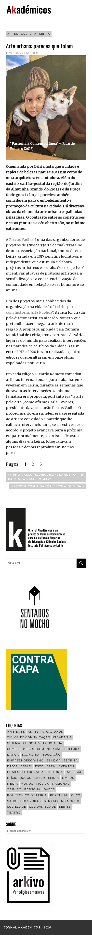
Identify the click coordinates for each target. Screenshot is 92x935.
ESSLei (26, 766)
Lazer (39, 778)
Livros (68, 778)
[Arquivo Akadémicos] (30, 906)
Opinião (14, 789)
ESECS (12, 766)
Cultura (28, 33)
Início (12, 778)
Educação (52, 754)
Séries (65, 806)
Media (12, 783)
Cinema (13, 743)
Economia (31, 754)
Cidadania (62, 737)
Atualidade (52, 731)
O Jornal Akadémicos (19, 830)
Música (42, 783)
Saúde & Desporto (24, 801)
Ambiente (16, 731)
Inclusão (74, 772)
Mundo (27, 783)
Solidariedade (42, 806)
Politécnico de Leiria (27, 795)
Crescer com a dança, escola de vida (46, 486)
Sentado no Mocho (61, 801)
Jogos (26, 778)
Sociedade (16, 806)
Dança (13, 754)
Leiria (44, 33)
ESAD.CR (54, 760)
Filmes (13, 772)
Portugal (59, 795)
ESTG (39, 766)
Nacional (60, 783)
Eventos (66, 766)
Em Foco (31, 53)
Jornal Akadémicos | (24, 927)
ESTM (51, 766)
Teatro (14, 812)
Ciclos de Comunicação (28, 737)
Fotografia (33, 772)
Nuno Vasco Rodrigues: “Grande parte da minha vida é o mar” (45, 477)
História (55, 772)
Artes (12, 33)
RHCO (75, 795)
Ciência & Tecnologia (43, 743)
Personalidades (39, 789)
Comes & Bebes (20, 749)
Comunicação (49, 749)
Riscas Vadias (21, 239)
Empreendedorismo (25, 760)
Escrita (71, 760)
